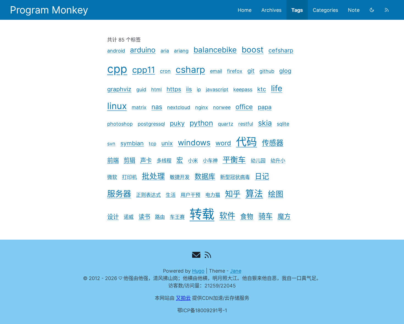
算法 (254, 193)
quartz (225, 124)
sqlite (283, 124)
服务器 (119, 194)
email (216, 71)
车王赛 (177, 217)
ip (199, 89)
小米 (193, 161)
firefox (234, 71)
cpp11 (143, 70)
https (174, 89)
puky (177, 123)
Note (353, 10)
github (266, 71)
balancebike (215, 49)
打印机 (129, 177)
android (116, 51)
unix (167, 143)
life (276, 88)
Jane (235, 271)
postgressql (151, 124)
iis (189, 89)
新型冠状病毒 (235, 177)
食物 (246, 216)
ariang (181, 51)
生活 (171, 195)
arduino (143, 50)
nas (156, 107)
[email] (196, 256)
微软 (112, 177)
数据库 (205, 176)
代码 (246, 141)
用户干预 (190, 195)
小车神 (210, 161)
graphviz (119, 89)
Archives (271, 10)
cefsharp (281, 50)
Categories (325, 10)
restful (245, 124)
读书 (144, 216)
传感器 (272, 143)
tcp (152, 143)
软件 (227, 216)
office (244, 107)
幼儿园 (258, 161)
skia (265, 123)
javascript (217, 89)
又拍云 (183, 298)
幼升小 (277, 161)
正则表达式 (148, 195)
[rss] (386, 10)
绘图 (275, 194)
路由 (160, 217)
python (201, 123)
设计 (113, 216)
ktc (261, 89)
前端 (113, 160)
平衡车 (234, 159)
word (223, 143)
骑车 (265, 216)
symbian (132, 143)
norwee (222, 107)
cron (165, 71)
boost (253, 49)
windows (194, 142)
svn (111, 143)
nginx (201, 107)
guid (141, 89)
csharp (190, 69)
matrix (139, 107)
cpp (117, 69)
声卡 (146, 160)
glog (285, 70)
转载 (202, 214)
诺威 (129, 217)
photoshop (120, 124)
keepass (242, 89)
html (156, 89)
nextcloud (178, 107)
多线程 (164, 161)
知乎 (232, 194)
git (250, 70)
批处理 (153, 176)
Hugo (198, 271)
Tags (297, 10)
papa (265, 106)
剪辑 (129, 160)
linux (117, 106)
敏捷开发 (180, 177)
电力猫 (212, 195)
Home (244, 10)
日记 (262, 176)
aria (165, 51)
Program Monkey (49, 10)
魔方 (284, 216)
